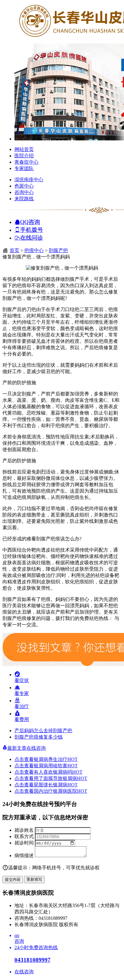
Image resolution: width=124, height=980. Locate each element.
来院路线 (24, 198)
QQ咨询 (30, 222)
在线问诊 (31, 237)
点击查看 (24, 759)
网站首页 (24, 149)
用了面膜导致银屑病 (60, 778)
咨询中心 (24, 192)
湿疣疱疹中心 (28, 179)
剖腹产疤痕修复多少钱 (38, 736)
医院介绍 (24, 155)
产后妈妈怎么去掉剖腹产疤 (43, 730)
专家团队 (24, 168)
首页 (14, 250)
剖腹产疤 (58, 250)
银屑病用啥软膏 (56, 765)
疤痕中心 (34, 250)
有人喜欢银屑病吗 (58, 772)
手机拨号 (31, 229)
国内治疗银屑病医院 (60, 791)
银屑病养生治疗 (56, 759)
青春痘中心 (26, 162)
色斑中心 (24, 185)
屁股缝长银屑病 (56, 784)
